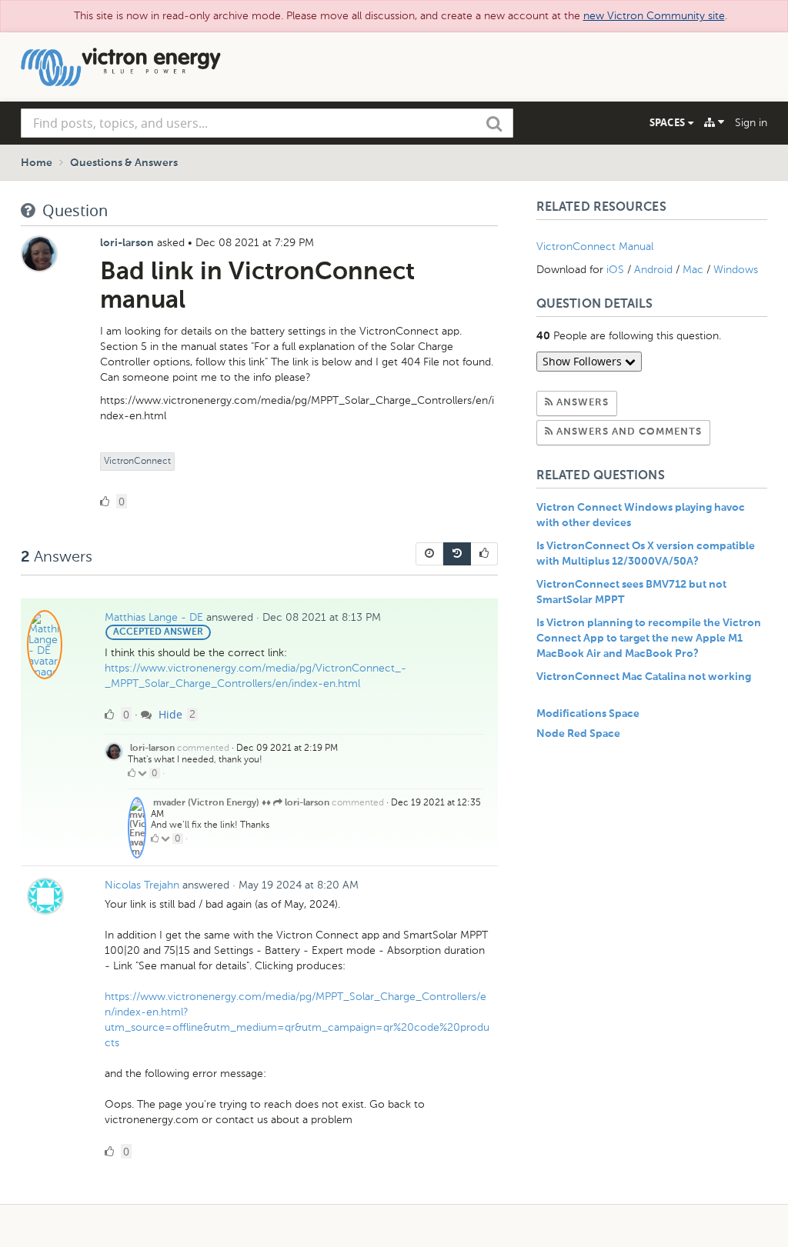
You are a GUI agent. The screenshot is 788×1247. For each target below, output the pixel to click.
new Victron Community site (654, 15)
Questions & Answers (124, 163)
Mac (693, 269)
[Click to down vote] (143, 773)
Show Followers (584, 361)
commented (203, 747)
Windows (735, 269)
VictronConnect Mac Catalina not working (643, 677)
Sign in (751, 122)
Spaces (668, 122)
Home (36, 163)
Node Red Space (578, 734)
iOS (615, 269)
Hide (168, 714)
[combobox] (267, 123)
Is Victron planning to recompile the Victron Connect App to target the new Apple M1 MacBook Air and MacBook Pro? (648, 638)
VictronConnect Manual (594, 246)
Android (653, 269)
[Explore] (714, 122)
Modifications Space (587, 714)
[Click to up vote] (131, 773)
